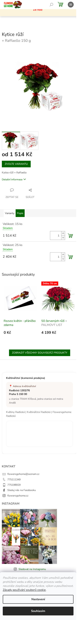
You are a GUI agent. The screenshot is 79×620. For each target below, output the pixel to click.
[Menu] (70, 4)
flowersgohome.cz (17, 495)
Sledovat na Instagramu (32, 569)
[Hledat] (51, 4)
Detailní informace (12, 179)
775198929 (14, 485)
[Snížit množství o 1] (63, 238)
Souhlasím (38, 611)
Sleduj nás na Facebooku (21, 490)
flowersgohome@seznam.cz (23, 474)
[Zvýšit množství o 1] (63, 233)
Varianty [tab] (9, 213)
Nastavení (38, 599)
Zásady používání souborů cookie (24, 590)
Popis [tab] (20, 213)
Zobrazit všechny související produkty (39, 352)
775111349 (14, 479)
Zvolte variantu (16, 164)
